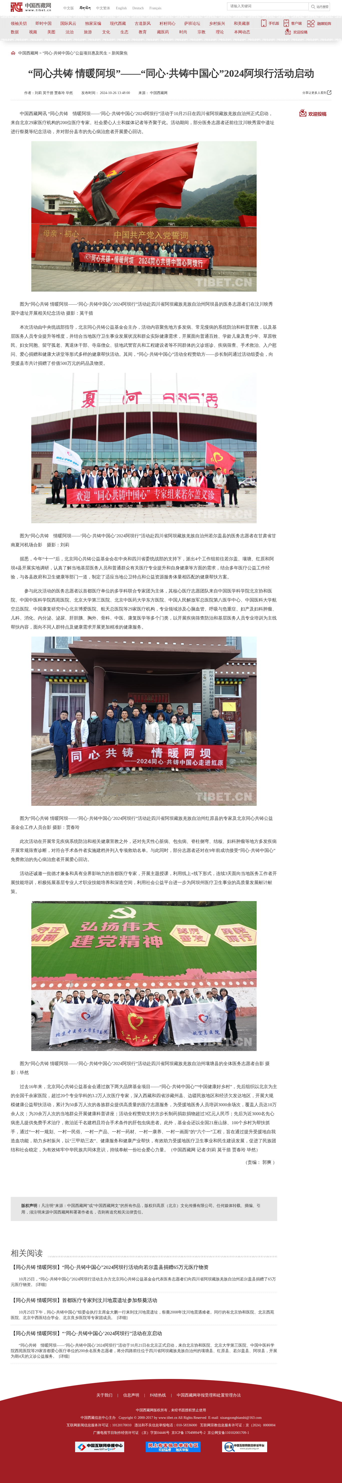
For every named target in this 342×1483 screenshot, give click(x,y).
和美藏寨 (242, 23)
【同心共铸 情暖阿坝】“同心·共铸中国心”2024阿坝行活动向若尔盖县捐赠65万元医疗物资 (110, 1267)
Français (155, 8)
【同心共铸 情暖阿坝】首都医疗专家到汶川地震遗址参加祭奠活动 (84, 1300)
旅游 (88, 32)
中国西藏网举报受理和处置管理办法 (209, 1395)
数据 (15, 32)
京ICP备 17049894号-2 (189, 1433)
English (121, 8)
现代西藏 (118, 23)
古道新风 (143, 23)
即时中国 (44, 23)
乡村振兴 (217, 23)
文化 (106, 32)
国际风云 (68, 23)
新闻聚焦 (120, 53)
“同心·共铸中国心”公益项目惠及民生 (75, 53)
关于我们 (104, 1395)
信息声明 (131, 1395)
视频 (33, 32)
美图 (51, 32)
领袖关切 (19, 23)
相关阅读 (27, 1253)
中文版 (68, 8)
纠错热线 (158, 1395)
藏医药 (163, 32)
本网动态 (242, 32)
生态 (124, 32)
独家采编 (93, 23)
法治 (70, 32)
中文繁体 (103, 8)
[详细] (41, 1284)
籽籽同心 (167, 23)
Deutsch (138, 8)
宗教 (202, 32)
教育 (143, 32)
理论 (220, 32)
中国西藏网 (28, 53)
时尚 (183, 32)
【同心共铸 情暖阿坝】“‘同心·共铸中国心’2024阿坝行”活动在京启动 (86, 1333)
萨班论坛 (192, 23)
